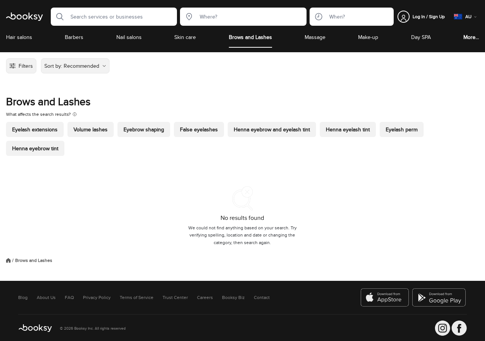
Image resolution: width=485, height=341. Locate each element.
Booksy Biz (233, 297)
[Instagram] (442, 328)
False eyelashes (199, 129)
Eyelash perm (402, 129)
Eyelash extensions (35, 129)
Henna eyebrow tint (35, 148)
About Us (46, 297)
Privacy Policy (97, 297)
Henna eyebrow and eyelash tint (272, 129)
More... (471, 37)
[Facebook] (459, 328)
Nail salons (129, 37)
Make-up (368, 37)
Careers (205, 297)
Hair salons (19, 37)
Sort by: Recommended (71, 66)
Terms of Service (136, 297)
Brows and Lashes (250, 37)
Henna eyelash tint (348, 129)
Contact (262, 297)
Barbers (74, 37)
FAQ (69, 297)
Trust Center (175, 297)
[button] (57, 16)
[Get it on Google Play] (439, 297)
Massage (315, 37)
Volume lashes (91, 129)
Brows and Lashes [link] (33, 260)
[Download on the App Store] (385, 297)
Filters (26, 66)
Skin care (185, 37)
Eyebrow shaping (144, 129)
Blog (23, 297)
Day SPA (421, 37)
